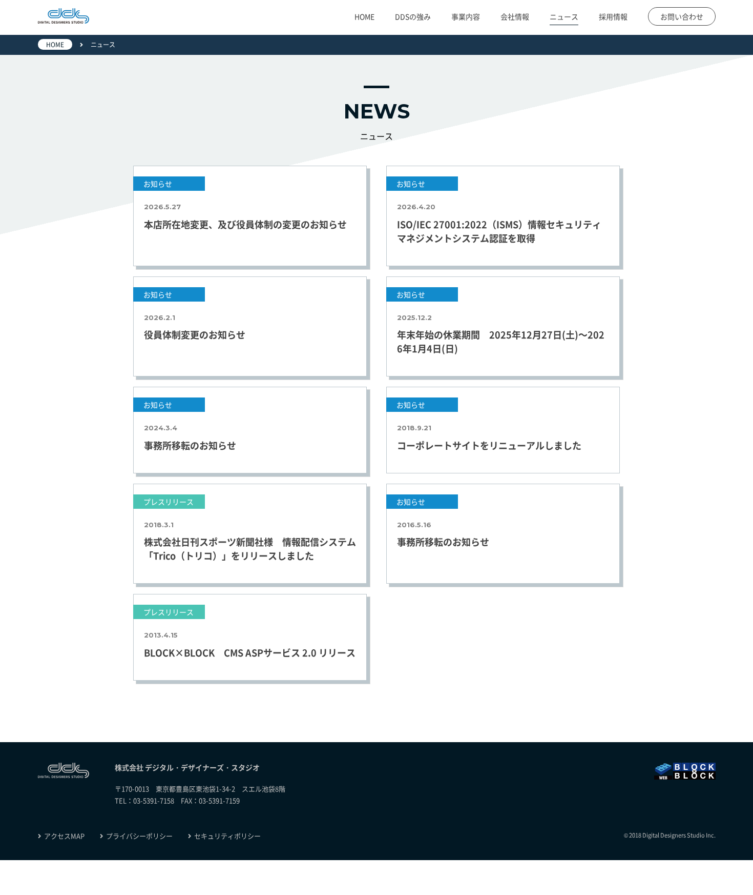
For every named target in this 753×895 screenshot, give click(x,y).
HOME (364, 16)
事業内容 (465, 16)
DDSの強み (413, 16)
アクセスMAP (64, 836)
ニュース (564, 16)
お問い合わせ (681, 16)
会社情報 (514, 16)
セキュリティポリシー (227, 836)
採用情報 (613, 16)
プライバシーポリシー (139, 836)
